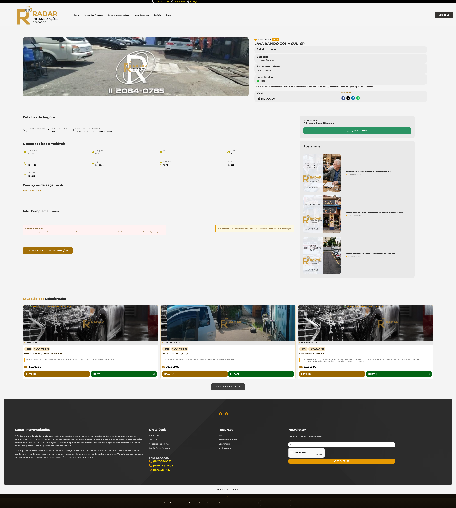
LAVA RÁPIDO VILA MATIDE (311, 354)
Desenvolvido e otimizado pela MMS (277, 503)
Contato (157, 15)
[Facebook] (220, 413)
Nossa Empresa (141, 15)
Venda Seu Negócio (93, 15)
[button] (343, 98)
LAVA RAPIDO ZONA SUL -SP (175, 354)
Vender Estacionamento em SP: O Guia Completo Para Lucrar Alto (370, 254)
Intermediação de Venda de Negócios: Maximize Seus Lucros (368, 171)
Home (76, 15)
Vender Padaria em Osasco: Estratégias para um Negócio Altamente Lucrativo (375, 212)
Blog (168, 15)
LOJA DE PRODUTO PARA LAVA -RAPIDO (43, 354)
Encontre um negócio (118, 15)
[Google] (226, 413)
